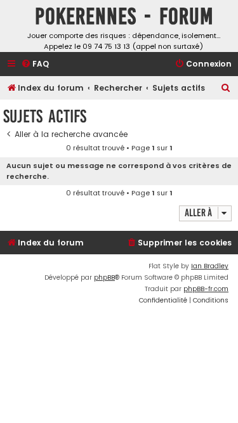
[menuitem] (35, 64)
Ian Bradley (209, 266)
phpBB (104, 277)
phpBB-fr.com (205, 289)
